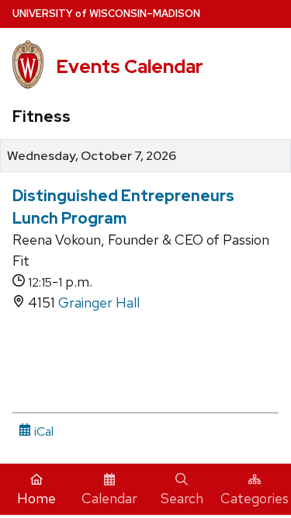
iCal (42, 431)
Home (36, 498)
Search (182, 498)
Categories (254, 498)
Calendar (109, 498)
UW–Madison (106, 13)
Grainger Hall (99, 302)
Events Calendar (129, 66)
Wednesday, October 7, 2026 (91, 156)
